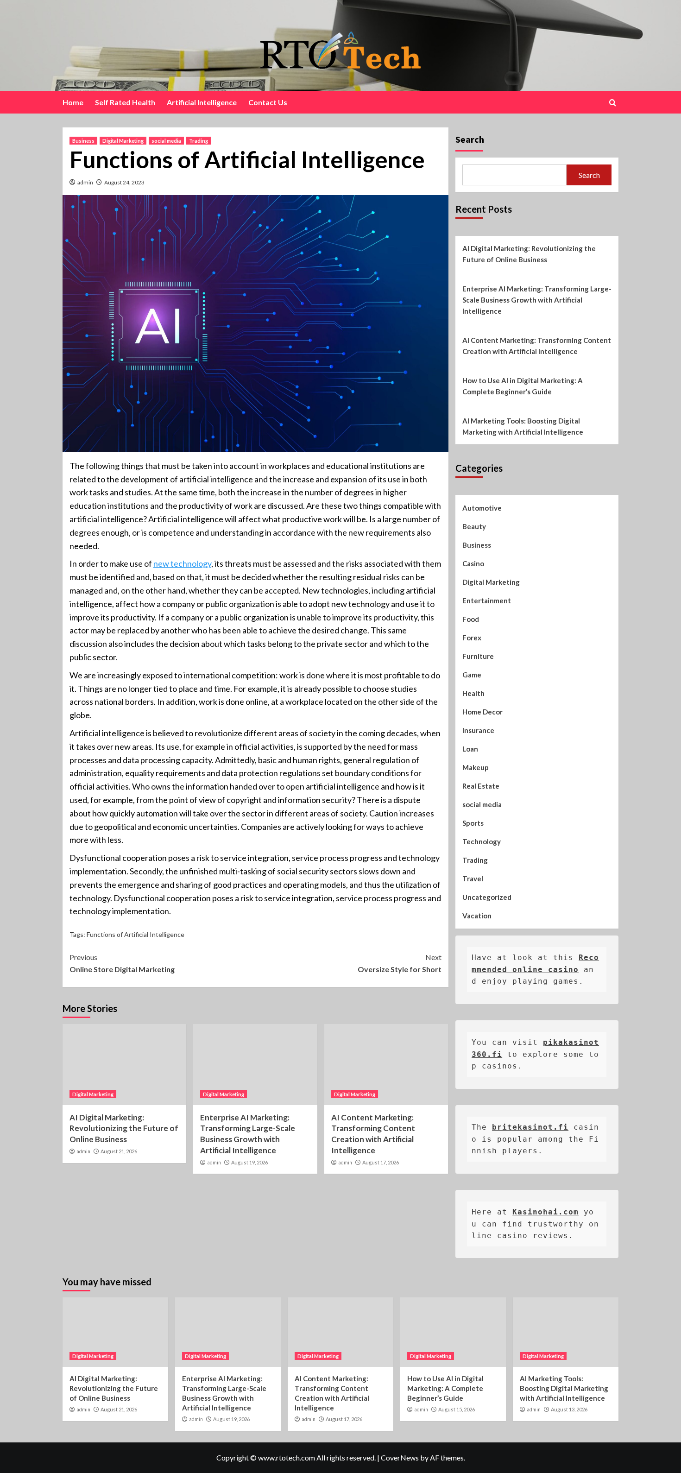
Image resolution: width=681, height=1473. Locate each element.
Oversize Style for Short (399, 963)
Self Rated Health (125, 102)
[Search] (612, 103)
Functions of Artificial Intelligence (135, 934)
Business (83, 141)
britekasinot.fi (530, 1127)
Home (73, 102)
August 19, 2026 (249, 1162)
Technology (481, 841)
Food (470, 619)
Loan (470, 749)
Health (473, 693)
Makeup (475, 767)
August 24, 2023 (124, 182)
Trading (198, 141)
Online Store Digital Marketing (122, 963)
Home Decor (482, 712)
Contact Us (267, 102)
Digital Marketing (123, 141)
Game (471, 674)
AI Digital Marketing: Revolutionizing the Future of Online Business (123, 1128)
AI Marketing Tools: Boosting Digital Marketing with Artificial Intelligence (522, 426)
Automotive (482, 508)
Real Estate (480, 786)
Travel (472, 878)
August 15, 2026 (456, 1409)
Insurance (478, 730)
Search (469, 139)
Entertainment (486, 600)
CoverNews (400, 1457)
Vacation (477, 915)
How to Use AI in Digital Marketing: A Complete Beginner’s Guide (522, 386)
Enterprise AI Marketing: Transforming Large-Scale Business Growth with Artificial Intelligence (537, 299)
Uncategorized (486, 897)
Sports (473, 823)
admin (85, 182)
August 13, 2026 (569, 1409)
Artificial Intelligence (202, 102)
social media (166, 141)
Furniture (478, 656)
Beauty (474, 526)
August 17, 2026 (380, 1162)
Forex (471, 637)
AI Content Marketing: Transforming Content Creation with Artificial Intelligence (536, 345)
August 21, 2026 (119, 1151)
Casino (473, 563)
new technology (182, 563)
